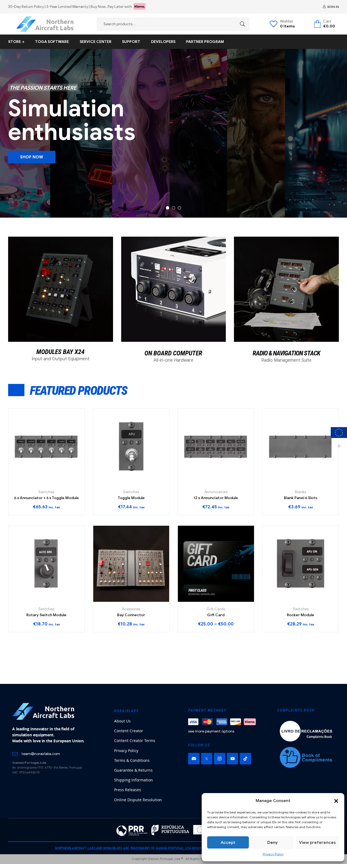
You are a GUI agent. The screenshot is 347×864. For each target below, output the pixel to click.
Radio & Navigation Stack (286, 353)
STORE (14, 41)
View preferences (317, 842)
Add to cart (40, 483)
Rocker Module (300, 615)
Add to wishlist (52, 483)
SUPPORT (131, 41)
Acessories (131, 609)
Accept (228, 842)
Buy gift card (210, 600)
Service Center (95, 41)
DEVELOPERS (163, 41)
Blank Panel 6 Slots (300, 498)
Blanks (300, 492)
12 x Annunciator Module (216, 498)
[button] (336, 801)
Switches (46, 492)
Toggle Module (131, 498)
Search (241, 24)
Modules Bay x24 (60, 352)
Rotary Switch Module (46, 615)
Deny (272, 842)
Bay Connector (131, 615)
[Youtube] (232, 758)
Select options (40, 600)
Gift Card (215, 615)
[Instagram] (219, 758)
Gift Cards (216, 609)
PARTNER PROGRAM (205, 41)
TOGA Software (52, 41)
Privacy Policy (273, 854)
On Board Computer (173, 353)
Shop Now (31, 157)
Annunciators (215, 492)
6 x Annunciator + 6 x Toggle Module (46, 498)
